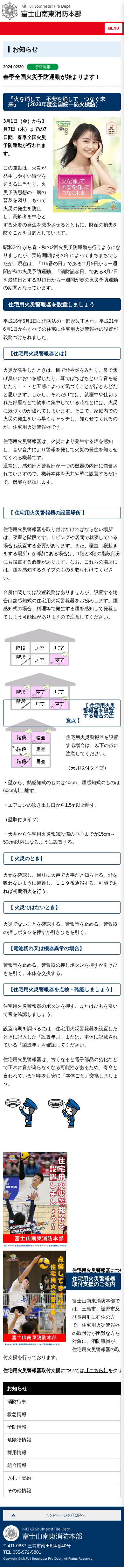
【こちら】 (96, 1370)
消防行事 (16, 1401)
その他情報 (19, 1490)
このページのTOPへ (65, 1515)
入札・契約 (19, 1478)
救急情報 (16, 1414)
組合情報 (16, 1465)
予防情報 (16, 1427)
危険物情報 (19, 1439)
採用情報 (16, 1452)
